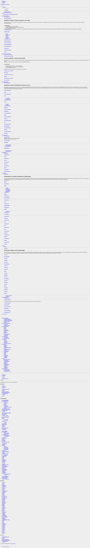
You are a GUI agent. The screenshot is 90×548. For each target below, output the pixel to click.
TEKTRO (3, 525)
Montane (3, 503)
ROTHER (3, 513)
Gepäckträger (4, 467)
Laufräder (5, 350)
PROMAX (4, 510)
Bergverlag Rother (7, 369)
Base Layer (7, 37)
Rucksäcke (5, 324)
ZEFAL (3, 533)
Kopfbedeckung (6, 330)
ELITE (3, 493)
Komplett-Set (8, 191)
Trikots (3, 421)
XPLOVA (3, 532)
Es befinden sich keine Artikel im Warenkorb (10, 14)
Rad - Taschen (4, 413)
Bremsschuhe (8, 190)
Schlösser (5, 366)
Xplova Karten (8, 151)
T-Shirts (7, 35)
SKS (3, 521)
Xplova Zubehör (8, 145)
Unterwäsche (6, 335)
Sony (3, 522)
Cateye (3, 487)
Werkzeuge (7, 296)
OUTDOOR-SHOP (5, 15)
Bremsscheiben (8, 189)
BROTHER (4, 485)
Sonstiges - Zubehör (7, 325)
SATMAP (3, 514)
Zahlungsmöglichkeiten (5, 389)
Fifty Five (5, 340)
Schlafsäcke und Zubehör (8, 319)
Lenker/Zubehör (4, 455)
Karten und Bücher (5, 297)
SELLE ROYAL (4, 517)
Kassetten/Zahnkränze (7, 347)
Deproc (3, 438)
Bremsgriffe (8, 188)
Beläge (5, 446)
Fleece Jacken (8, 34)
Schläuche (5, 356)
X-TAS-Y (3, 530)
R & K (3, 511)
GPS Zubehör (6, 337)
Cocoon (3, 490)
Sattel (5, 354)
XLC (3, 531)
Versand (14, 543)
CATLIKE (3, 488)
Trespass (3, 528)
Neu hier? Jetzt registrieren (8, 12)
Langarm (5, 422)
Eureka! (3, 495)
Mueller (3, 504)
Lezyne (3, 500)
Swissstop (3, 524)
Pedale (5, 352)
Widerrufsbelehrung (5, 393)
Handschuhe (6, 329)
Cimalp (3, 489)
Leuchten (5, 322)
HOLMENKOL (4, 497)
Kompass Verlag (6, 370)
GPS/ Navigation (4, 135)
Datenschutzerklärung (5, 391)
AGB (3, 390)
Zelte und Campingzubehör (8, 320)
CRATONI (4, 491)
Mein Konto (4, 375)
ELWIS (3, 494)
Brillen (5, 331)
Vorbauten (5, 357)
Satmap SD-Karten (9, 150)
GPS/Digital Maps (7, 338)
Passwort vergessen (7, 11)
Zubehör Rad (4, 173)
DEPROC (3, 492)
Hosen (7, 36)
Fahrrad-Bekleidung (5, 81)
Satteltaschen (6, 365)
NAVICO (3, 505)
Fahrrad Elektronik (5, 466)
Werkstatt (5, 367)
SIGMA (3, 520)
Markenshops (4, 152)
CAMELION (4, 486)
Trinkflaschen (4, 472)
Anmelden (6, 10)
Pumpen (5, 362)
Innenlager (5, 346)
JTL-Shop (7, 546)
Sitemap (3, 395)
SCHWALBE (4, 515)
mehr (7, 38)
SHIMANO (4, 518)
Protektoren (6, 332)
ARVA (3, 483)
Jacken (5, 327)
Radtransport (6, 363)
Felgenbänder (8, 211)
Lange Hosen (6, 420)
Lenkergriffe (6, 351)
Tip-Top (3, 526)
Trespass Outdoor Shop (7, 343)
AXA (3, 484)
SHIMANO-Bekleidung (5, 519)
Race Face (5, 342)
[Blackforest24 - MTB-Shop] (4, 4)
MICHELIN (4, 502)
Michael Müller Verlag (7, 371)
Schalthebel (4, 460)
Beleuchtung (6, 360)
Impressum (3, 394)
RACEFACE (4, 512)
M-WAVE (3, 501)
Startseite (3, 1)
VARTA (3, 529)
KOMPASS (4, 499)
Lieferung (3, 537)
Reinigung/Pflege (6, 364)
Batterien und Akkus (7, 359)
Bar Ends (3, 444)
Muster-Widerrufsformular (6, 392)
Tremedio (3, 527)
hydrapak (3, 498)
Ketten (5, 348)
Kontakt (3, 2)
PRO (3, 509)
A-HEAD (3, 482)
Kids (5, 333)
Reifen (5, 353)
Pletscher (3, 508)
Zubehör (3, 245)
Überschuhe (4, 428)
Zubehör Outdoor (6, 321)
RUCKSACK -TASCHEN (6, 53)
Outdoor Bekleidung (7, 318)
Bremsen (5, 345)
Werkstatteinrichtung (9, 295)
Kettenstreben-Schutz (7, 349)
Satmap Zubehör (8, 144)
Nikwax (3, 506)
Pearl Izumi (6, 341)
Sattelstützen (6, 355)
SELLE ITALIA (4, 516)
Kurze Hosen (8, 98)
